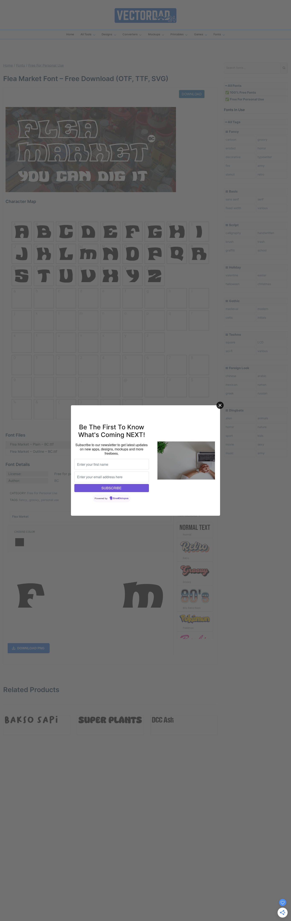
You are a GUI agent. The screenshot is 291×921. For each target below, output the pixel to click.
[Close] (220, 405)
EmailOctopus (120, 498)
